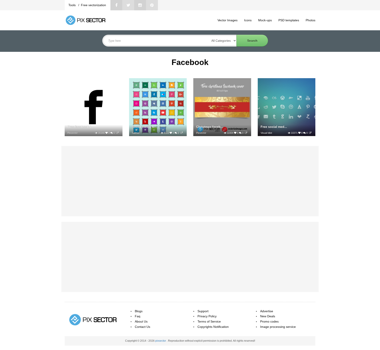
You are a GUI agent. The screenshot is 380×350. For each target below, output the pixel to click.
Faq (137, 316)
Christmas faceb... (209, 126)
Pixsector (73, 133)
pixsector (161, 340)
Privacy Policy (207, 316)
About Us (141, 321)
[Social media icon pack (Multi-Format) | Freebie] (181, 132)
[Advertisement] (190, 181)
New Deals (267, 316)
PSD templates (288, 20)
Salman (136, 133)
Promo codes (269, 321)
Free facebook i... (80, 126)
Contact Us (142, 326)
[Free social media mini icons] (310, 132)
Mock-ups (265, 20)
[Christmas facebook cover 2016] (246, 132)
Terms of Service (209, 321)
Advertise (266, 311)
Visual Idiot (266, 133)
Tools (72, 5)
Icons (248, 20)
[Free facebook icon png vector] (117, 132)
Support (202, 311)
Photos (310, 20)
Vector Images (227, 20)
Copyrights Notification (213, 326)
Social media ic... (144, 126)
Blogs (138, 311)
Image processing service (278, 326)
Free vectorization (93, 5)
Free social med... (274, 126)
